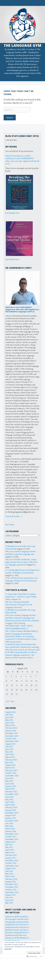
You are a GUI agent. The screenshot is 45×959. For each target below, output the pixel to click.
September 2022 (12, 776)
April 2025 (9, 754)
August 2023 (10, 765)
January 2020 (10, 810)
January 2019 (10, 818)
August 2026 (10, 712)
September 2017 (12, 839)
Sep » (13, 701)
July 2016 (9, 871)
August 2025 (10, 744)
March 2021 (10, 789)
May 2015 (9, 903)
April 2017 (9, 850)
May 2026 (9, 720)
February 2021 (11, 792)
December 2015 (11, 884)
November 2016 (11, 860)
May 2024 (9, 762)
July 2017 (9, 845)
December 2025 (11, 733)
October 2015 (10, 890)
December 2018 (11, 821)
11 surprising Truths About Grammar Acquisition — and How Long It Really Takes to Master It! (20, 597)
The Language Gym (22, 45)
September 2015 (12, 892)
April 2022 (9, 784)
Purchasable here (12, 213)
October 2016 (10, 863)
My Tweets (9, 525)
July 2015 (9, 898)
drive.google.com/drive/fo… (17, 919)
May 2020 (9, 800)
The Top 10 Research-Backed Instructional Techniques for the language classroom (18, 605)
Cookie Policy (8, 949)
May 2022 (9, 781)
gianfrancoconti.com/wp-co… (17, 924)
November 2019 (11, 813)
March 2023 (10, 768)
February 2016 (11, 879)
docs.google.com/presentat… (17, 922)
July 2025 (9, 746)
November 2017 (11, 834)
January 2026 (10, 731)
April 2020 (9, 802)
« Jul (7, 701)
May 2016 (9, 874)
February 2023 (11, 770)
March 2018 (10, 829)
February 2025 (11, 760)
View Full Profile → (13, 516)
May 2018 (9, 826)
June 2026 (9, 717)
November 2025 (11, 736)
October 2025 (10, 739)
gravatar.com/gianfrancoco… (17, 932)
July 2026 (9, 715)
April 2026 (9, 723)
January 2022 (10, 786)
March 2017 (10, 853)
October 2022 (10, 773)
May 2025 (9, 752)
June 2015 (9, 900)
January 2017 (10, 858)
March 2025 (10, 757)
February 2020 (11, 807)
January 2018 (10, 831)
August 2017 (10, 842)
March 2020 (10, 805)
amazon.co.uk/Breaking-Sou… (17, 938)
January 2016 (10, 882)
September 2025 (12, 741)
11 (22, 681)
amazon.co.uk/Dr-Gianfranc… (17, 917)
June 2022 (9, 778)
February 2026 (11, 728)
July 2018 (9, 823)
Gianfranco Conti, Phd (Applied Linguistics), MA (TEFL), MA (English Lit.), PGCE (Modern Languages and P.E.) (22, 309)
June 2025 (9, 749)
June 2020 (9, 797)
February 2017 (11, 855)
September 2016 (12, 866)
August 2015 (10, 895)
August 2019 (10, 815)
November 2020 (11, 794)
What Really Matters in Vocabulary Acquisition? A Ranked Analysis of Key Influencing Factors (21, 639)
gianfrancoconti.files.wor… (16, 935)
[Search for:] (17, 110)
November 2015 (11, 887)
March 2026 (10, 725)
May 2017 (9, 847)
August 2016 (10, 868)
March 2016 (10, 876)
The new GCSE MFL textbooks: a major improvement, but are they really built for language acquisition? (21, 562)
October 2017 (10, 837)
